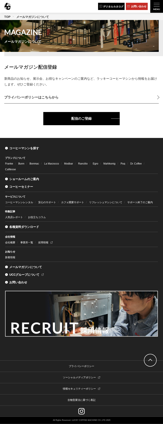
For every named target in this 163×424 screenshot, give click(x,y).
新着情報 (10, 257)
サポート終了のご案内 (140, 202)
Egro (95, 163)
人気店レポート (14, 217)
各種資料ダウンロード (24, 226)
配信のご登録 (81, 118)
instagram (81, 411)
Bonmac (34, 163)
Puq (123, 163)
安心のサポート (47, 202)
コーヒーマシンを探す (24, 148)
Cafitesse (10, 169)
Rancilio (83, 163)
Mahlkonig (109, 163)
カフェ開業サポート (72, 202)
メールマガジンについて (25, 267)
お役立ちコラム (37, 217)
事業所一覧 (26, 242)
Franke (9, 163)
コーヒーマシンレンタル (19, 202)
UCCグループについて (24, 274)
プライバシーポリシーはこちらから (31, 97)
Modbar (68, 163)
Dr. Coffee (136, 163)
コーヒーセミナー (21, 186)
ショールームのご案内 (24, 179)
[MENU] (156, 6)
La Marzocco (51, 163)
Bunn (21, 163)
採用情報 (43, 242)
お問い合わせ (18, 282)
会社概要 (10, 242)
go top (150, 360)
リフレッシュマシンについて (105, 202)
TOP (7, 16)
